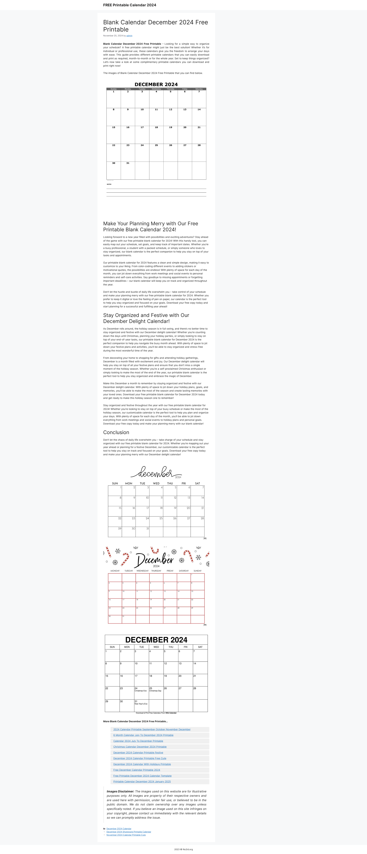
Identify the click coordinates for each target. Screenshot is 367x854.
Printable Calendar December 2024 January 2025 (142, 781)
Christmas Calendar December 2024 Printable (140, 746)
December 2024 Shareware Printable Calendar (129, 832)
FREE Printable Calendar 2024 (129, 5)
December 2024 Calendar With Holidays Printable (142, 764)
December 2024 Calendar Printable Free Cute (139, 758)
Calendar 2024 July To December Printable (138, 741)
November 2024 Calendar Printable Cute (126, 835)
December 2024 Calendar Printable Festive (138, 752)
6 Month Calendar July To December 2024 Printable (143, 735)
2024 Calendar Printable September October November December (152, 729)
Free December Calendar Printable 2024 (136, 769)
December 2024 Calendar (119, 828)
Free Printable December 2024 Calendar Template (142, 775)
